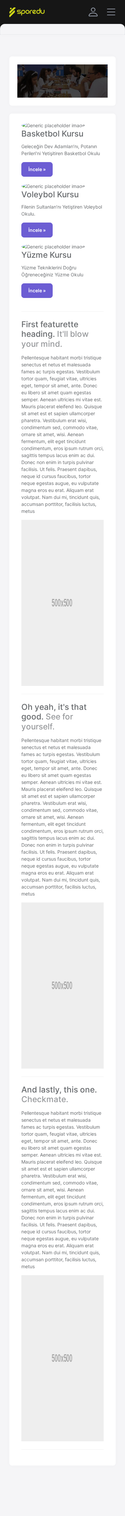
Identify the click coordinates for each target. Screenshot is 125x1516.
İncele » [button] (37, 169)
